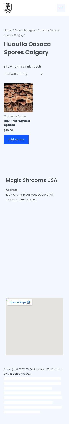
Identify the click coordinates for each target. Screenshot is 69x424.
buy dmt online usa (25, 392)
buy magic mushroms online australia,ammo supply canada (32, 388)
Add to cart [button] (16, 139)
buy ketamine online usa (33, 383)
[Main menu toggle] (61, 8)
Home (8, 30)
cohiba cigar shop (23, 402)
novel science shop (15, 378)
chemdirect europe (40, 378)
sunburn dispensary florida (31, 397)
